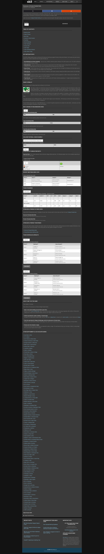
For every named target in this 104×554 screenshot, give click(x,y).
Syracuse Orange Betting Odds (30, 230)
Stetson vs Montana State (29, 374)
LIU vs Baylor (27, 336)
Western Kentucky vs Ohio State (30, 401)
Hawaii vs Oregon (27, 488)
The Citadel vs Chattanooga (30, 424)
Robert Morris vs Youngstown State (31, 367)
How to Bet (64, 1)
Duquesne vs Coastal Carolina (30, 441)
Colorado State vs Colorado (30, 502)
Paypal (79, 317)
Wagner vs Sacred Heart (29, 357)
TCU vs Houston (27, 492)
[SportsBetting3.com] (29, 1)
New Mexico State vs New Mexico (31, 498)
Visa (46, 317)
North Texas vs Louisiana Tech (30, 464)
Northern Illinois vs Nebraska (30, 466)
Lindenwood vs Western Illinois (30, 449)
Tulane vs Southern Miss (29, 399)
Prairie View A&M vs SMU (29, 454)
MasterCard (53, 317)
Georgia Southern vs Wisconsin (30, 342)
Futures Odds (27, 45)
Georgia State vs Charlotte (29, 412)
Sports (41, 1)
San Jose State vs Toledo (29, 469)
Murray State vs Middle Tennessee (31, 445)
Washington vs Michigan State (30, 405)
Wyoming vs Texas (28, 496)
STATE (26, 22)
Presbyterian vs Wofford (29, 428)
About (72, 1)
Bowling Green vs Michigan (29, 477)
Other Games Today (28, 51)
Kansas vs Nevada (28, 507)
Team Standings (27, 43)
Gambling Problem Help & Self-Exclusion (71, 530)
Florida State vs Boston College (30, 352)
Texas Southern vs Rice (29, 435)
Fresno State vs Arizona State (30, 506)
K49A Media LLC (65, 537)
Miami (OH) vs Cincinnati (29, 462)
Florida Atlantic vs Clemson (29, 494)
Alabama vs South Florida (29, 393)
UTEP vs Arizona (27, 509)
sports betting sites (35, 311)
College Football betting (36, 17)
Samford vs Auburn (28, 456)
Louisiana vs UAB (27, 460)
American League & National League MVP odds (32, 528)
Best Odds (26, 36)
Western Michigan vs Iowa (29, 395)
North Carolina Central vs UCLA (30, 409)
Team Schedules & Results (29, 49)
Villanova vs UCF (27, 430)
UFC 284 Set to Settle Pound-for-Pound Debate (31, 536)
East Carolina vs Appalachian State (31, 386)
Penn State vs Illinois (28, 354)
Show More (26, 266)
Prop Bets (26, 40)
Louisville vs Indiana (28, 348)
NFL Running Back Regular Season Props (32, 524)
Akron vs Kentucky (28, 483)
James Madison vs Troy (29, 471)
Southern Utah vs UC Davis (29, 504)
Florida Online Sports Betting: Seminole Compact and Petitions (50, 528)
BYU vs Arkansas (27, 481)
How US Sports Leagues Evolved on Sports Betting (51, 532)
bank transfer (65, 317)
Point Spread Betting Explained (50, 524)
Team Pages (26, 47)
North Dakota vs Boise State (30, 338)
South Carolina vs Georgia (29, 382)
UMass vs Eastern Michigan (29, 371)
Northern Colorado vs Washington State (32, 407)
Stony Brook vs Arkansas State (30, 431)
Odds (35, 1)
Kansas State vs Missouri (29, 346)
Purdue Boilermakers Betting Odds (31, 232)
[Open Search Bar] (76, 1)
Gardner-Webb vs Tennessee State (31, 416)
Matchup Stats (27, 32)
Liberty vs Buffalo (27, 350)
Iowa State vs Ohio (28, 335)
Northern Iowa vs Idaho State (30, 420)
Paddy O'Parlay (27, 34)
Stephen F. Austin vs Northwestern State (32, 437)
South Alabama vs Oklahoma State (31, 468)
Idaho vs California (28, 403)
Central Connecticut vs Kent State (31, 340)
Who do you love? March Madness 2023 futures (32, 532)
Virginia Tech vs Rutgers (29, 378)
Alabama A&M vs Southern (29, 443)
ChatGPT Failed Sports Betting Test (32, 540)
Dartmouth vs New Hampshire (30, 411)
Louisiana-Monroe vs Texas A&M (31, 397)
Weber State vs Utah (28, 369)
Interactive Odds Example (29, 38)
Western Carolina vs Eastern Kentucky (32, 414)
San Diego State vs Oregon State (31, 390)
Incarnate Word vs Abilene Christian (31, 487)
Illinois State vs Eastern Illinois (30, 376)
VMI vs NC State (27, 359)
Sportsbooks (49, 1)
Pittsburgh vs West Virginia (29, 479)
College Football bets (72, 212)
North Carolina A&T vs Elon (29, 418)
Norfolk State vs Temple (29, 365)
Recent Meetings (27, 41)
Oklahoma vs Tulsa (28, 392)
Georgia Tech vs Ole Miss (29, 485)
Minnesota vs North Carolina (30, 380)
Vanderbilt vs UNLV (28, 475)
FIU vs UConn (27, 384)
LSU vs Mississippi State (29, 355)
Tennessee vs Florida (28, 473)
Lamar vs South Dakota (29, 363)
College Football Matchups (29, 515)
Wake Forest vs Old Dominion (30, 344)
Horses (57, 1)
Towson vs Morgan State (29, 422)
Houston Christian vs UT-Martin (30, 447)
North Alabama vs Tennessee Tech (31, 452)
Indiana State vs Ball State (29, 361)
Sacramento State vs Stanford (30, 490)
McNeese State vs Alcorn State (30, 450)
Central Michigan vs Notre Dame (31, 373)
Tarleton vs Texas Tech (29, 433)
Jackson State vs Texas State (30, 500)
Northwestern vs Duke (28, 388)
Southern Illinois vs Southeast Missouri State (33, 439)
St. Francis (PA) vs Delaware (30, 426)
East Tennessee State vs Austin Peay (31, 458)
